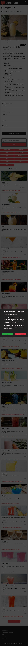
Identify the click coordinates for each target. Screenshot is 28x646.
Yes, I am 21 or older (7, 334)
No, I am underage (20, 334)
